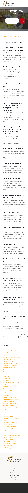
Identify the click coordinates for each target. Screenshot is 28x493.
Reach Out (14, 480)
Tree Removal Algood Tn (11, 244)
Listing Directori (18, 486)
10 (20, 337)
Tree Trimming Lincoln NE (11, 67)
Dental (14, 470)
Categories (14, 473)
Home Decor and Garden (14, 36)
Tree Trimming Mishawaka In (12, 212)
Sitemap (19, 488)
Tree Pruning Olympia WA (11, 178)
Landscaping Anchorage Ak (12, 163)
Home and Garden (14, 475)
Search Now (22, 20)
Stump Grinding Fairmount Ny (13, 149)
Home (4, 36)
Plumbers (14, 468)
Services (14, 477)
